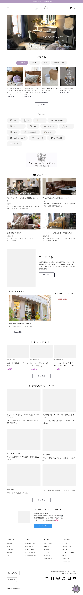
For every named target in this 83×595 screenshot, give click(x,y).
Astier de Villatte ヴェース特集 (18, 364)
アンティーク (39, 138)
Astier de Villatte (59, 63)
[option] (41, 32)
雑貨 (35, 126)
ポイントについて (30, 553)
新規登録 (46, 550)
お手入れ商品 (58, 138)
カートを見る (47, 556)
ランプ (42, 120)
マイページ (47, 547)
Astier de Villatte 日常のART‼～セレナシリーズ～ (64, 364)
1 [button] (36, 47)
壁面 (15, 132)
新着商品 (34, 63)
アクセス (9, 547)
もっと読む (10, 369)
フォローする (43, 526)
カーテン (68, 126)
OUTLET (16, 144)
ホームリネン (51, 126)
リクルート (10, 556)
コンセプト (10, 550)
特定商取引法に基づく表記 (57, 571)
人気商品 (22, 63)
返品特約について (30, 556)
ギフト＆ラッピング (19, 138)
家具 (45, 63)
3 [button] (41, 47)
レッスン (50, 132)
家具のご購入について (32, 550)
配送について (29, 547)
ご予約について (46, 275)
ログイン (46, 553)
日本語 (10, 579)
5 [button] (46, 47)
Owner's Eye (66, 562)
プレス (64, 556)
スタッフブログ (66, 547)
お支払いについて (30, 543)
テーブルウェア (18, 126)
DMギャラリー (66, 559)
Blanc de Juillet (32, 132)
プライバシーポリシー (70, 571)
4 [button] (43, 47)
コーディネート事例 (68, 553)
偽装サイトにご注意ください (69, 573)
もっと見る (41, 105)
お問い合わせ (48, 559)
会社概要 (9, 553)
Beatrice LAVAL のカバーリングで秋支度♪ (40, 364)
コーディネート (48, 543)
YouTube (65, 543)
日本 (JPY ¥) (12, 573)
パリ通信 (64, 550)
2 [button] (39, 47)
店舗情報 (9, 543)
